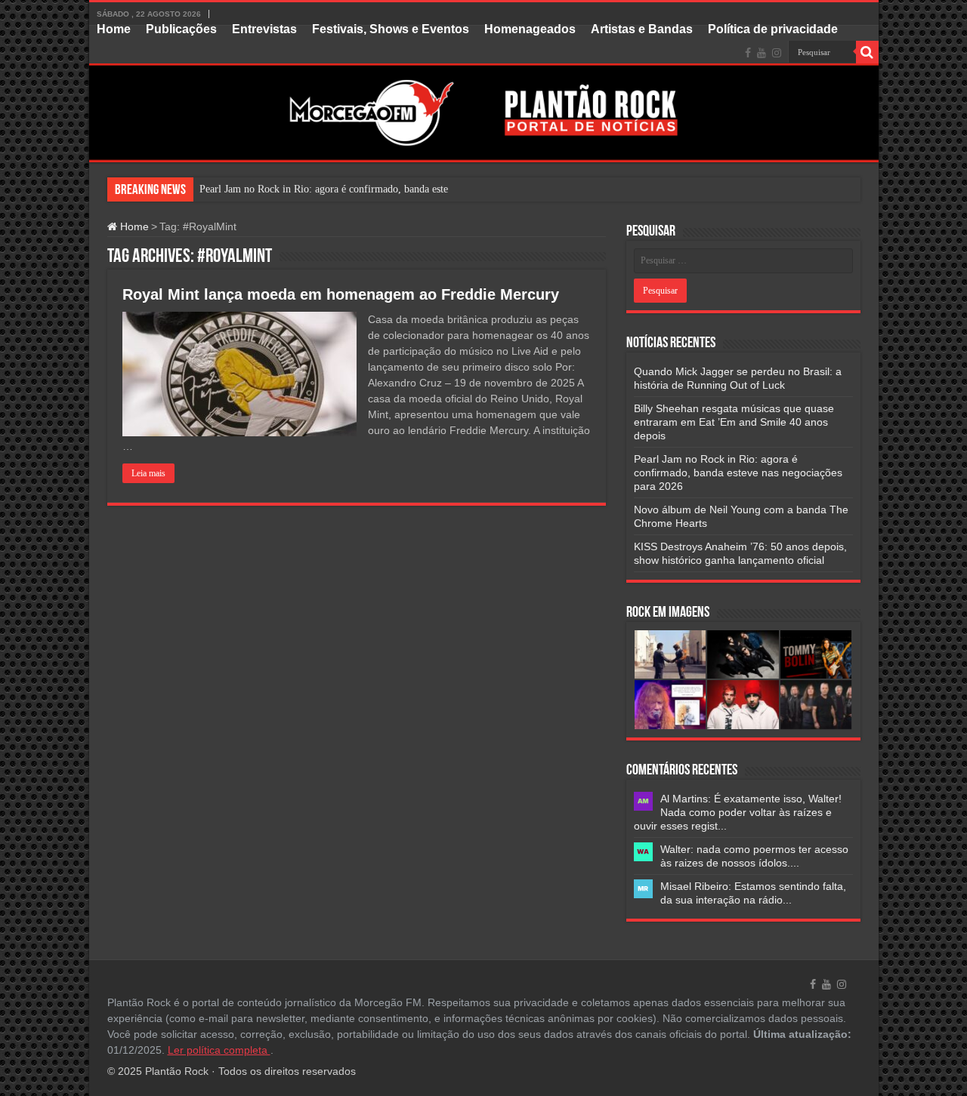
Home (114, 29)
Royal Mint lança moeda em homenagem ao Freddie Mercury (340, 294)
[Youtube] (761, 53)
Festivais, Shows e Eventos (390, 29)
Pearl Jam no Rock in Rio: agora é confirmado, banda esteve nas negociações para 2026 (738, 472)
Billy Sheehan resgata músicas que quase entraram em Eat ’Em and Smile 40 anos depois (734, 422)
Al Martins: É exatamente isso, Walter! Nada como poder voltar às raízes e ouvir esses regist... (738, 812)
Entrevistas (264, 29)
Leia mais (148, 473)
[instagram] (777, 53)
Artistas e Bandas (642, 29)
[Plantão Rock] (484, 94)
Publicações (181, 29)
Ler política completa (219, 1050)
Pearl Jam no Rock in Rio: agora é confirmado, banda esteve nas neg (346, 189)
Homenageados (530, 29)
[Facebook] (747, 53)
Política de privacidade (773, 29)
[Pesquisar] (867, 52)
